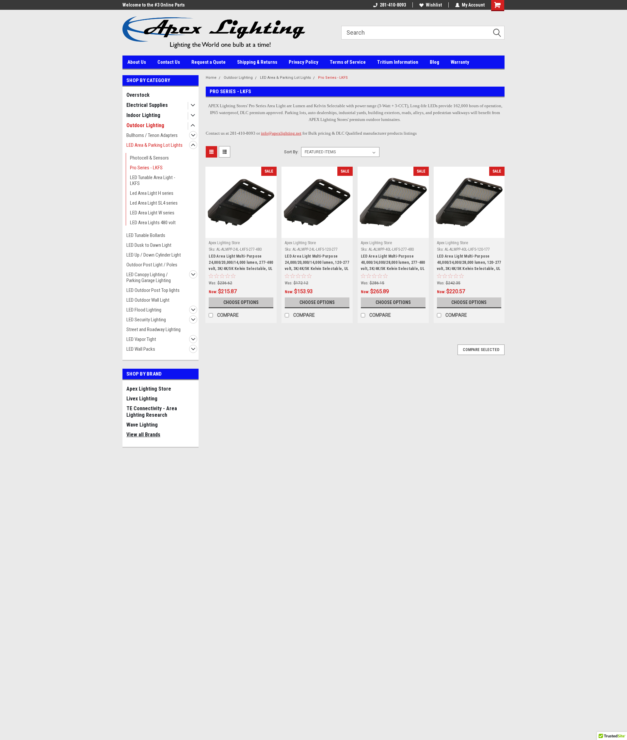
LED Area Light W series (152, 213)
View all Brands (143, 434)
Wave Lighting (142, 425)
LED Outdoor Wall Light (147, 300)
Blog (434, 62)
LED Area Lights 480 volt (153, 223)
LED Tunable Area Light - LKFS (152, 180)
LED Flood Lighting (143, 310)
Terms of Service (348, 62)
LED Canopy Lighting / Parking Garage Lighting (148, 277)
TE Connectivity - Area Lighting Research (151, 411)
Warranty (460, 62)
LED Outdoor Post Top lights (153, 290)
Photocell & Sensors (149, 158)
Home (211, 78)
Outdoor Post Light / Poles (151, 265)
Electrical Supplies (147, 105)
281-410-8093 (393, 5)
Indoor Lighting (143, 115)
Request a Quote (208, 62)
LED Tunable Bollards (145, 235)
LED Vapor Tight (141, 339)
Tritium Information (397, 62)
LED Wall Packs (140, 349)
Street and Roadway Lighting (153, 329)
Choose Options (241, 302)
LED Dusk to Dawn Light (148, 245)
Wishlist (434, 5)
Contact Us (168, 62)
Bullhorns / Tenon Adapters (152, 135)
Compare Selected (481, 349)
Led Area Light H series (151, 193)
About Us (136, 62)
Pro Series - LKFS (146, 168)
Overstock (138, 95)
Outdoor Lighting (145, 125)
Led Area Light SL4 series (154, 203)
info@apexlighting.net (281, 133)
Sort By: (291, 151)
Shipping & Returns (257, 62)
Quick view (241, 233)
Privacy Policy (303, 62)
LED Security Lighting (146, 320)
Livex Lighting (141, 398)
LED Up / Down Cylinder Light (153, 255)
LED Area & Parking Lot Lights (154, 145)
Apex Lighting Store (148, 389)
